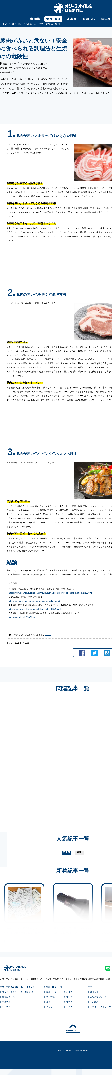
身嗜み (69, 992)
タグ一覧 (6, 1006)
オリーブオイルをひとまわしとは (17, 992)
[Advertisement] (45, 761)
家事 (48, 1001)
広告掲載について (98, 997)
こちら (48, 634)
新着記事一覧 (8, 997)
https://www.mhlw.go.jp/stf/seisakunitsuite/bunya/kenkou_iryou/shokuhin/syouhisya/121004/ (50, 593)
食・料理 (50, 997)
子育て (69, 1001)
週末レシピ (51, 992)
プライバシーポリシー (100, 1006)
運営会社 (94, 992)
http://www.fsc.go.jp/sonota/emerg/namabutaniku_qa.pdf (35, 601)
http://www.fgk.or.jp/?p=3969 (22, 617)
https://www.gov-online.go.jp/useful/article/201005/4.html (35, 609)
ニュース (70, 1006)
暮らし (49, 1006)
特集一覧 (6, 1001)
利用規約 (94, 1001)
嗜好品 (69, 997)
